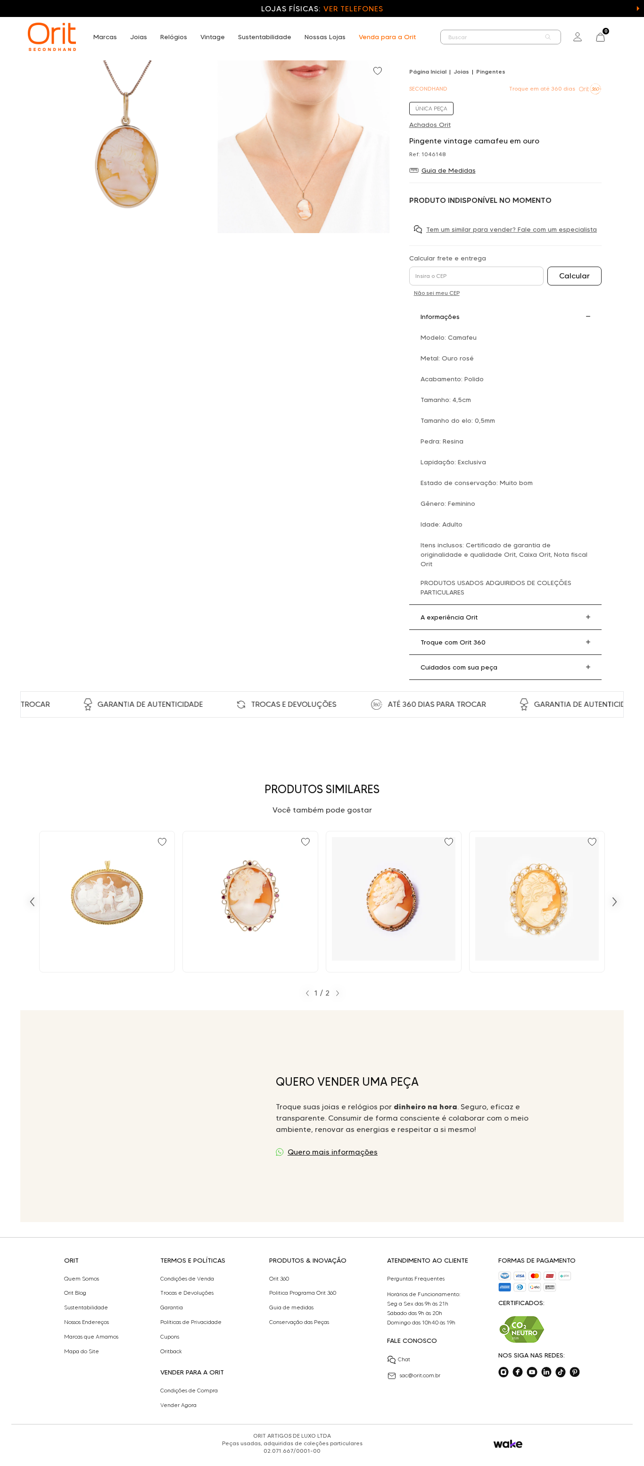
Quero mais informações (333, 1152)
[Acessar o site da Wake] (508, 1444)
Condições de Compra (189, 1390)
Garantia (171, 1307)
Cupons (169, 1336)
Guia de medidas (291, 1307)
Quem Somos (81, 1278)
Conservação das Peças (299, 1322)
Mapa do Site (81, 1351)
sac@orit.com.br (420, 1375)
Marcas (105, 37)
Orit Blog (75, 1293)
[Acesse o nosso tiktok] (560, 1372)
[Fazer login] (577, 37)
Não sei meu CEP (437, 292)
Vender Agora (178, 1405)
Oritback (171, 1351)
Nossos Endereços (86, 1322)
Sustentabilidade (264, 37)
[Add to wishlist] (378, 71)
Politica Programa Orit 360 (302, 1293)
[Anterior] (32, 901)
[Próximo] (614, 901)
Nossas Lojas (325, 37)
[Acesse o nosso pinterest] (575, 1372)
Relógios (173, 37)
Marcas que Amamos (91, 1336)
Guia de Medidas (448, 170)
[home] (52, 37)
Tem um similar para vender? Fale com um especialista (511, 229)
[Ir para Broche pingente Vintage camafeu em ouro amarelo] (107, 901)
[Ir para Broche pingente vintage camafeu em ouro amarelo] (393, 901)
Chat (404, 1359)
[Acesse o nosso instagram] (503, 1372)
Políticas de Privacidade (191, 1322)
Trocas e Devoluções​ (187, 1293)
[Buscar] (548, 37)
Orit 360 (279, 1278)
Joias (138, 37)
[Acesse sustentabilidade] (521, 1329)
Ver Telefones (353, 8)
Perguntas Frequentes (416, 1278)
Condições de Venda (187, 1278)
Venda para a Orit (387, 37)
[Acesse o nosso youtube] (532, 1372)
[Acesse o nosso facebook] (517, 1372)
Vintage (212, 37)
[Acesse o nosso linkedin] (546, 1372)
